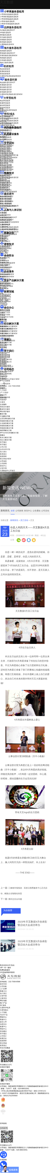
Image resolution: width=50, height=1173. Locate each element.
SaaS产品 (4, 304)
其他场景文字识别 (6, 169)
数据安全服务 (7, 277)
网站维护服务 (5, 411)
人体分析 (5, 215)
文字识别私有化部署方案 (9, 155)
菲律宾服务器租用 (8, 55)
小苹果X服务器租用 (7, 21)
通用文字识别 (6, 146)
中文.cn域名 (4, 119)
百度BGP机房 (5, 1008)
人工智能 (3, 139)
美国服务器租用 (6, 51)
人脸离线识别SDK (8, 217)
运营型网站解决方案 (7, 419)
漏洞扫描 (5, 283)
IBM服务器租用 (5, 35)
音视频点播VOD (6, 183)
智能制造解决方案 (6, 426)
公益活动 (3, 998)
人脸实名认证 (6, 220)
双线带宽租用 (5, 108)
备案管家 (5, 299)
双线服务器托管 (6, 90)
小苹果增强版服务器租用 (9, 19)
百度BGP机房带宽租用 (8, 110)
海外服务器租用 (13, 48)
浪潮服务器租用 (6, 40)
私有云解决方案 (6, 342)
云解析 (2, 313)
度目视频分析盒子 (6, 197)
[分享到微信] (19, 540)
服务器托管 (11, 79)
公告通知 (36, 511)
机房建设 (3, 137)
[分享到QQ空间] (34, 540)
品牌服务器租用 (13, 27)
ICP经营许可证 (5, 294)
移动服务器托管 (6, 87)
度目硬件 (9, 193)
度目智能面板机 (8, 206)
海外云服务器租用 (6, 63)
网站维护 (5, 285)
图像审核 (3, 240)
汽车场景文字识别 (6, 153)
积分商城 (5, 365)
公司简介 (3, 1036)
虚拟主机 (3, 121)
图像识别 (5, 236)
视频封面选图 (5, 181)
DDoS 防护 (4, 130)
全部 (13, 511)
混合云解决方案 (6, 345)
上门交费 (3, 989)
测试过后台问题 (15, 899)
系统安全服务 (7, 274)
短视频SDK (4, 188)
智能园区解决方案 (6, 428)
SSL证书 (5, 268)
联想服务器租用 (6, 42)
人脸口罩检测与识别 (9, 222)
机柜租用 (9, 66)
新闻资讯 (14, 520)
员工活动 (24, 520)
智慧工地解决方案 (8, 333)
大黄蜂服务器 (7, 44)
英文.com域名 (5, 117)
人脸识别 (3, 213)
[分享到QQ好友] (29, 540)
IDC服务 (3, 1005)
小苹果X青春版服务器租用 (9, 24)
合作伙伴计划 (5, 356)
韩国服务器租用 (6, 58)
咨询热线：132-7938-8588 (10, 386)
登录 (1, 395)
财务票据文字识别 (6, 162)
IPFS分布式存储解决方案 (9, 433)
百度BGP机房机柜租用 (10, 76)
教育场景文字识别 (6, 160)
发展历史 (3, 1038)
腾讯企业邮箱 (5, 310)
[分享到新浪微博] (24, 540)
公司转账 (3, 986)
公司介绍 (3, 354)
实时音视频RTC (6, 190)
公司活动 (45, 511)
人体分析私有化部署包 (8, 229)
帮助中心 (3, 388)
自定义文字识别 (6, 165)
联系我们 (3, 361)
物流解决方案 (7, 336)
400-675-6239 (5, 1126)
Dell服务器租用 (7, 30)
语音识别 (5, 247)
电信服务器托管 (7, 82)
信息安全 (3, 1024)
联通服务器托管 (6, 85)
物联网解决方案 (6, 430)
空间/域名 (9, 114)
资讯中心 (3, 374)
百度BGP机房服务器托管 (11, 94)
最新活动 (3, 6)
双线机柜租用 (5, 74)
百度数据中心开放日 (9, 379)
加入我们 (3, 358)
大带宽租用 (10, 98)
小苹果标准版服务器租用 (9, 17)
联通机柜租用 (5, 71)
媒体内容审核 (5, 178)
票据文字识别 (5, 150)
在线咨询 (4, 1128)
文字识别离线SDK (6, 167)
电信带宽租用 (5, 101)
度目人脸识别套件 (6, 201)
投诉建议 (3, 1031)
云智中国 (3, 377)
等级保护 (3, 258)
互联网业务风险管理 (7, 263)
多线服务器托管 (6, 92)
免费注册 (3, 398)
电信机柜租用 (5, 69)
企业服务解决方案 (6, 423)
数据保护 (3, 288)
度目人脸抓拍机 (6, 204)
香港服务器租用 (7, 53)
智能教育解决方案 (6, 421)
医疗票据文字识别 (8, 158)
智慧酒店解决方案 (8, 326)
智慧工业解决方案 (8, 329)
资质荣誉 (3, 363)
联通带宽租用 (5, 103)
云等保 (4, 261)
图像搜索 (3, 238)
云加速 (2, 315)
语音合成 (3, 249)
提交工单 (3, 1022)
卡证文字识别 (5, 148)
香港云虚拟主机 (6, 124)
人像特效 (5, 224)
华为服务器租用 (6, 37)
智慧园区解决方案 (8, 331)
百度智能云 (4, 1010)
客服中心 (3, 1019)
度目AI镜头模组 (6, 199)
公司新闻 (3, 372)
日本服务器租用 (6, 60)
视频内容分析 (5, 176)
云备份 (2, 402)
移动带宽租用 (5, 105)
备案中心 (3, 1027)
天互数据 (6, 2)
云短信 (2, 317)
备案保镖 (5, 301)
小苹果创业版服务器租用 (9, 14)
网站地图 (3, 1001)
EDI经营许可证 (5, 297)
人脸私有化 (4, 227)
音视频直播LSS (6, 185)
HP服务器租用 (5, 33)
